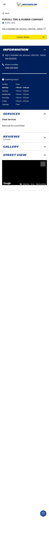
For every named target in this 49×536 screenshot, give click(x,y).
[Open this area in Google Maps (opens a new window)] (7, 183)
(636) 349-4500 (11, 67)
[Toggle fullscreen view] (43, 164)
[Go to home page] (26, 4)
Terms (32, 184)
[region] (24, 172)
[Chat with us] (43, 513)
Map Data (26, 184)
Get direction (11, 58)
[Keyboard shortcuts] (21, 184)
